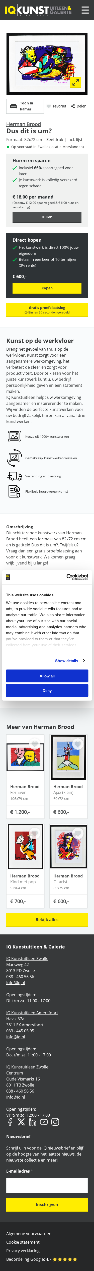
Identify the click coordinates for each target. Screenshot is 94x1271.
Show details (66, 661)
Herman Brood (23, 124)
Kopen (47, 288)
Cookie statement (23, 1242)
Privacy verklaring (23, 1250)
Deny (47, 690)
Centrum (14, 1073)
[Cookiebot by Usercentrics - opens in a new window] (67, 577)
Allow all (47, 676)
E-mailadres (19, 1171)
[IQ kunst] (38, 10)
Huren (47, 217)
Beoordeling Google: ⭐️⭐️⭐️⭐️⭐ (41, 1259)
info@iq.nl (15, 982)
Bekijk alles (47, 919)
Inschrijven (47, 1204)
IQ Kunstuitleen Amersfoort (32, 1012)
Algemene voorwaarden (28, 1233)
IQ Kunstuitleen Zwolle (27, 958)
